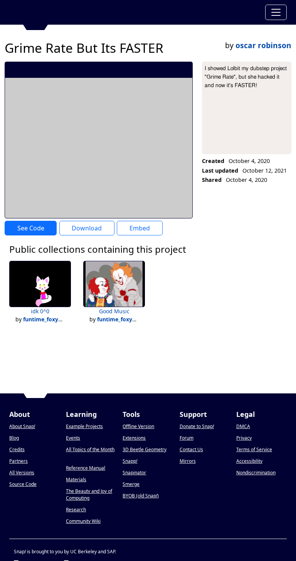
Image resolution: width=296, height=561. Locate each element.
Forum (186, 438)
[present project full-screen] (145, 69)
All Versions (21, 472)
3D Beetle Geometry (144, 449)
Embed (140, 228)
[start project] (158, 69)
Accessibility (249, 461)
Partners (18, 461)
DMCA (243, 426)
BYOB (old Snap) (141, 495)
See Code (30, 228)
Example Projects (84, 426)
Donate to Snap (197, 426)
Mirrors (188, 461)
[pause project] (171, 69)
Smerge (131, 484)
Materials (76, 479)
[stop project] (184, 69)
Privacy (244, 438)
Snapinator (134, 472)
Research (76, 509)
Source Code (23, 484)
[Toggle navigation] (276, 12)
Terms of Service (254, 449)
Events (73, 438)
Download (87, 228)
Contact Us (191, 449)
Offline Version (138, 426)
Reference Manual (85, 468)
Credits (17, 449)
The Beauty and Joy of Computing (89, 494)
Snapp (130, 461)
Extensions (134, 438)
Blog (14, 438)
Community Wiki (83, 521)
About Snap (22, 426)
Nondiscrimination (256, 472)
